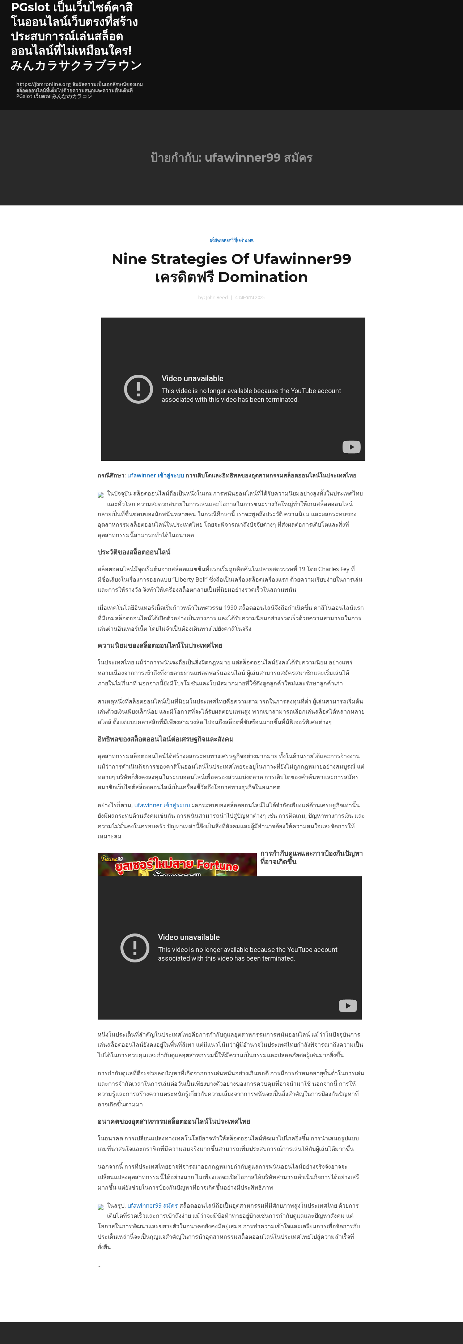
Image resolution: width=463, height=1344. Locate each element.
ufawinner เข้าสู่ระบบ (155, 475)
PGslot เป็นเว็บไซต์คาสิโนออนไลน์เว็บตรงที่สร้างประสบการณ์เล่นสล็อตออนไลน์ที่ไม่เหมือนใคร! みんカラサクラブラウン (76, 36)
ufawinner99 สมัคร (152, 1205)
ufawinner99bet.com (232, 240)
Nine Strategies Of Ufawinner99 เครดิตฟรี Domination (232, 268)
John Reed (216, 297)
